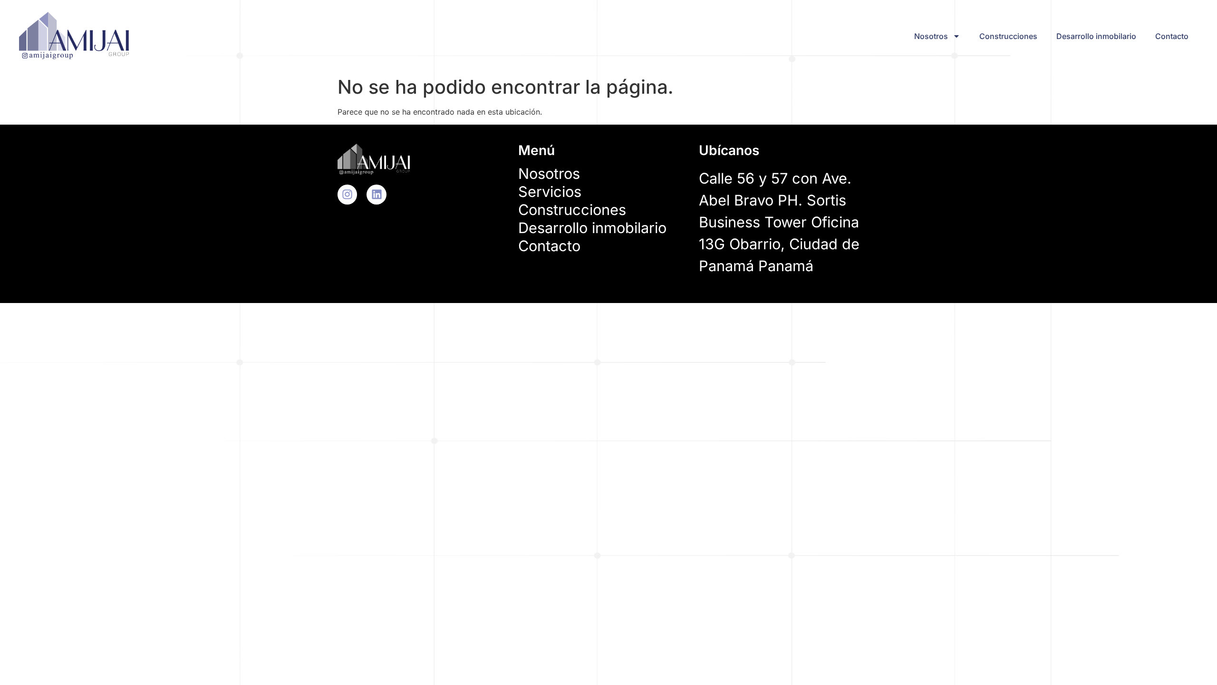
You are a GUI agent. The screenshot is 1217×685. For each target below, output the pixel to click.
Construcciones (1008, 36)
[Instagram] (347, 194)
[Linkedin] (376, 194)
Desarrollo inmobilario (1096, 36)
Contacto (1171, 36)
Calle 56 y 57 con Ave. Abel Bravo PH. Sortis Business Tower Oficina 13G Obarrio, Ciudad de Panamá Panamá (779, 221)
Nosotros (931, 36)
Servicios (549, 191)
